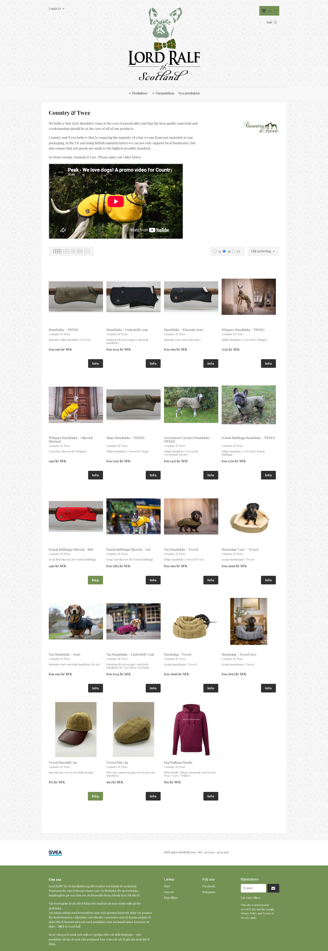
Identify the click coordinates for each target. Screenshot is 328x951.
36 (229, 251)
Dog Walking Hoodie (178, 762)
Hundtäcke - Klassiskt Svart (183, 330)
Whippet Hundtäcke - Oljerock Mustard (71, 439)
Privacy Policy (249, 913)
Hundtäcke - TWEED (63, 330)
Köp (95, 580)
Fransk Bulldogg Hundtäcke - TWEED (248, 438)
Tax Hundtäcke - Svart (64, 654)
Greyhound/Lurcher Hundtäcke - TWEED (188, 439)
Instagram (208, 892)
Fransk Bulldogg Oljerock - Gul (128, 549)
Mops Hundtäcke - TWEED (125, 438)
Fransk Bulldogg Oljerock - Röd (71, 549)
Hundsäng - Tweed (177, 654)
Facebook (208, 886)
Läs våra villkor (251, 897)
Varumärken (165, 93)
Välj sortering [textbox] (261, 251)
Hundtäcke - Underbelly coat (127, 330)
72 (238, 251)
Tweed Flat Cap (117, 762)
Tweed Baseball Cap (63, 762)
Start (167, 886)
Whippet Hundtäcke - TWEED (243, 330)
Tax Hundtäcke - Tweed (181, 549)
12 (219, 251)
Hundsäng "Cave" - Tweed (240, 549)
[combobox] (263, 251)
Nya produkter (189, 93)
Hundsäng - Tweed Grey (239, 654)
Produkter (139, 93)
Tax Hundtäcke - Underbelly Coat (130, 654)
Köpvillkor (171, 897)
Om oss (169, 892)
